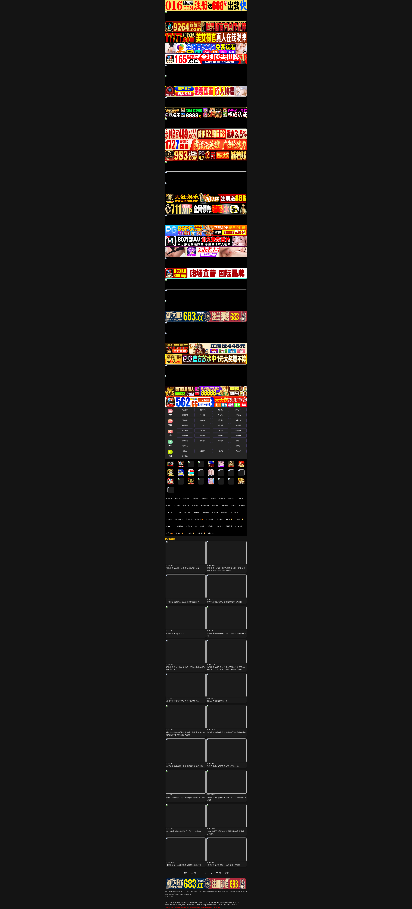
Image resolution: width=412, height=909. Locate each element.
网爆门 (238, 441)
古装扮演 (185, 430)
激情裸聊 (220, 519)
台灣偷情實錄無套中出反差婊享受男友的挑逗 (184, 766)
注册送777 (231, 498)
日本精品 (202, 415)
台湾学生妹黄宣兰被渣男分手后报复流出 (182, 701)
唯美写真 (220, 441)
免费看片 (210, 526)
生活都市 (185, 451)
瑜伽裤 (220, 435)
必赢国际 (186, 505)
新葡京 (168, 505)
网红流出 (220, 425)
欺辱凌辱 (185, 425)
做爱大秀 (220, 526)
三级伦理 (185, 415)
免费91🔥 (169, 533)
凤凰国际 (195, 505)
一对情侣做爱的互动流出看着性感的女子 (182, 602)
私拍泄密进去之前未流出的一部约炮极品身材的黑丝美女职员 (185, 668)
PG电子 (213, 498)
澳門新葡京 (179, 519)
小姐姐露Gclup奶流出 (175, 633)
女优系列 (202, 430)
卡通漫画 (185, 441)
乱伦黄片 (187, 512)
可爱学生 (220, 430)
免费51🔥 (229, 519)
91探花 (202, 425)
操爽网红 (215, 505)
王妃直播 (178, 512)
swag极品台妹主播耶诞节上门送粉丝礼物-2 (184, 831)
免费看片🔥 (199, 519)
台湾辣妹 (185, 420)
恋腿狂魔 (238, 430)
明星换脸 (202, 435)
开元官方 (169, 526)
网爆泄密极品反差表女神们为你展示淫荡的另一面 (226, 634)
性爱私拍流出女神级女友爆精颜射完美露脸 (224, 602)
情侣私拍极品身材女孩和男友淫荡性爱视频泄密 (226, 732)
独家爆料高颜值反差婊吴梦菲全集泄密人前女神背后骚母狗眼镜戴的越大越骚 (185, 733)
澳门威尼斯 (239, 526)
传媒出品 (185, 446)
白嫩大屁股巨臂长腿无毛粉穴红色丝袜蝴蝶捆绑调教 (226, 798)
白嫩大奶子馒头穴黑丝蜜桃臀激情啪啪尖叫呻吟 (185, 797)
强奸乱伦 (202, 410)
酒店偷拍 (242, 505)
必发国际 (224, 512)
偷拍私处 (197, 512)
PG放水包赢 (205, 505)
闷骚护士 (238, 435)
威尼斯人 (169, 498)
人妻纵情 (220, 451)
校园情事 (202, 451)
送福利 (241, 498)
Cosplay (220, 415)
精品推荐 (185, 410)
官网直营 (196, 498)
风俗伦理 (238, 451)
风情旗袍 (185, 435)
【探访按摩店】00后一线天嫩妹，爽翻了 (224, 865)
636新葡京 (209, 519)
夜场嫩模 (215, 512)
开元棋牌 (186, 498)
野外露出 (238, 425)
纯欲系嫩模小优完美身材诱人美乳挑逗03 (224, 766)
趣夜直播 (206, 512)
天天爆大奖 (179, 526)
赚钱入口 (211, 533)
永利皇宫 (189, 519)
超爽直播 (225, 505)
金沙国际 (189, 526)
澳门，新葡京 (199, 526)
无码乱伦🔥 (239, 519)
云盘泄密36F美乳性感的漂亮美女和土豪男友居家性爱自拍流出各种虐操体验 (226, 569)
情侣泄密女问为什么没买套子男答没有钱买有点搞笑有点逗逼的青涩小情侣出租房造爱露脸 (226, 668)
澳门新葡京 (234, 512)
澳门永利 (205, 498)
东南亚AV (238, 420)
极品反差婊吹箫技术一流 (217, 701)
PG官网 (177, 498)
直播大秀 (229, 526)
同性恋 (238, 446)
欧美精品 (220, 410)
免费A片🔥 (179, 533)
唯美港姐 (220, 420)
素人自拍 (238, 415)
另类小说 (185, 456)
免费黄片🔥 (201, 533)
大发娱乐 (169, 519)
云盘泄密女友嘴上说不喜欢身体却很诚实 (182, 568)
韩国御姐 (202, 420)
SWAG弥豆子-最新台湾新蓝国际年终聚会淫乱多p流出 (225, 832)
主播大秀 (169, 512)
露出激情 (202, 441)
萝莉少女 (238, 410)
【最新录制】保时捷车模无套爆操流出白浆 (183, 865)
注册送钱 (222, 498)
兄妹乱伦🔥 (190, 533)
